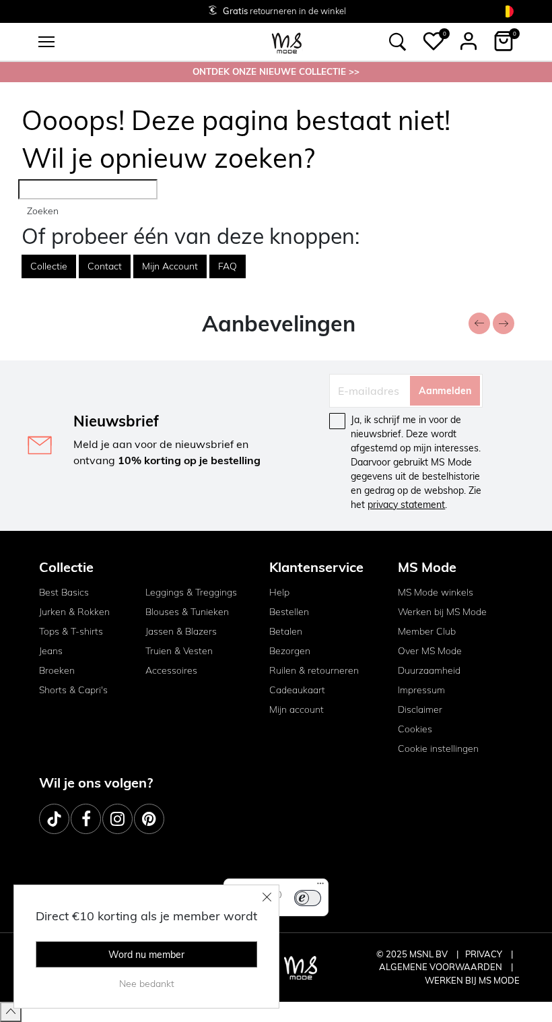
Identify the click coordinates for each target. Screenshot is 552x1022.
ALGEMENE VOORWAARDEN (441, 966)
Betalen (285, 631)
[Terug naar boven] (11, 1012)
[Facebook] (86, 819)
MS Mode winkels (435, 592)
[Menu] (320, 887)
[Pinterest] (149, 819)
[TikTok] (54, 819)
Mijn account (296, 709)
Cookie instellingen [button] (438, 748)
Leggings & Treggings (191, 592)
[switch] (307, 898)
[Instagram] (117, 819)
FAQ (227, 266)
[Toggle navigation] (46, 42)
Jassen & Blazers (181, 631)
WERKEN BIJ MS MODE (472, 980)
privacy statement (406, 505)
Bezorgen (289, 651)
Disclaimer (420, 709)
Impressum (421, 690)
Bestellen (289, 612)
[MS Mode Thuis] (287, 42)
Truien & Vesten (179, 651)
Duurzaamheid (429, 670)
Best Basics (64, 592)
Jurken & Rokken (74, 612)
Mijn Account (170, 266)
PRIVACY (484, 954)
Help (279, 592)
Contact (105, 266)
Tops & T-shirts (71, 631)
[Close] (267, 896)
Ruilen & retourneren (314, 670)
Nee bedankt (146, 984)
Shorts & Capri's (73, 690)
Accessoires (171, 670)
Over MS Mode (430, 651)
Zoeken (43, 211)
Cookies (415, 729)
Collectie (48, 266)
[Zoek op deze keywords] (397, 41)
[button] (433, 41)
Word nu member (146, 955)
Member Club (427, 631)
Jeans (51, 651)
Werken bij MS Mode (442, 612)
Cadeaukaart (297, 690)
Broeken (57, 670)
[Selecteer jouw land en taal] (507, 11)
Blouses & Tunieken (187, 612)
